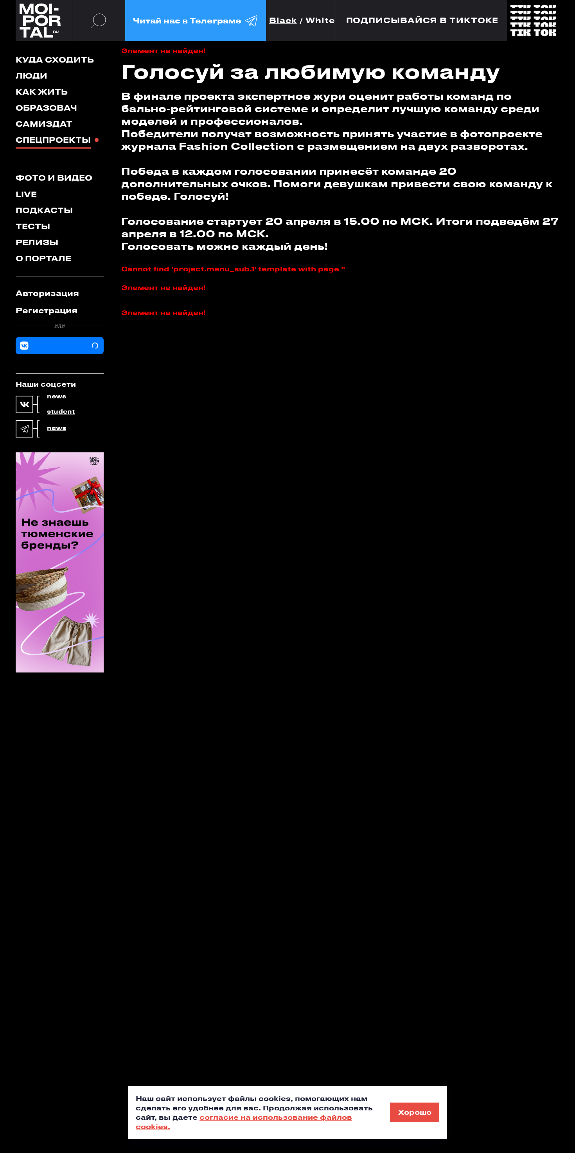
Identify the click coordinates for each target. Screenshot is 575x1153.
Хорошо (414, 1112)
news (56, 396)
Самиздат (44, 123)
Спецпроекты (53, 139)
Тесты (33, 226)
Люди (31, 75)
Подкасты (44, 210)
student (61, 412)
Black (283, 20)
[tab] (60, 293)
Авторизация (47, 293)
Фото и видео (54, 177)
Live (26, 194)
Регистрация (46, 310)
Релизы (37, 242)
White (320, 20)
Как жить (42, 91)
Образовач (46, 107)
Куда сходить (55, 59)
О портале (43, 258)
